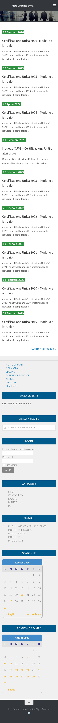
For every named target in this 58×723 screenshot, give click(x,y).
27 (22, 676)
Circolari (11, 382)
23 (39, 670)
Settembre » (33, 614)
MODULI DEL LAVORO (20, 530)
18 (10, 670)
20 (22, 594)
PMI (10, 506)
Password (7, 457)
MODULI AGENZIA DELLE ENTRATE (27, 526)
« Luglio (10, 614)
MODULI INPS (15, 537)
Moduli (10, 378)
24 (5, 676)
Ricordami (11, 465)
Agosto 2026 (22, 562)
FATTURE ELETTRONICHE (16, 403)
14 (27, 663)
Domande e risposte (17, 375)
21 (27, 670)
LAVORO (12, 498)
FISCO (11, 491)
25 (10, 601)
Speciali (10, 371)
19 (16, 670)
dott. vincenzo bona (22, 5)
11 (10, 663)
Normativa (12, 368)
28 (27, 676)
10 (5, 663)
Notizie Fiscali (14, 364)
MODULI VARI (15, 540)
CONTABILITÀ (15, 495)
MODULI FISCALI (17, 533)
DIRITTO (12, 502)
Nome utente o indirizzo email (18, 449)
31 (5, 607)
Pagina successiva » (43, 349)
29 (33, 676)
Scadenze (11, 386)
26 (16, 676)
